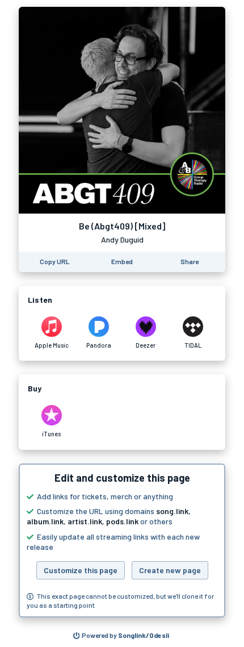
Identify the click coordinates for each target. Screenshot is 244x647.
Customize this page (80, 570)
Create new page (170, 570)
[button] (122, 540)
